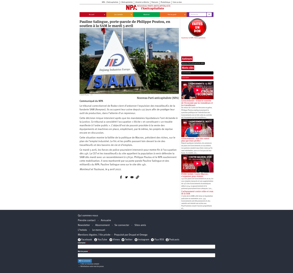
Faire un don (177, 2)
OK (209, 14)
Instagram (143, 239)
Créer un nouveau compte (89, 264)
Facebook (86, 239)
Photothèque (165, 2)
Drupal (132, 235)
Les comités (114, 15)
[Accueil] (146, 8)
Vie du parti (168, 15)
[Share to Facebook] (121, 177)
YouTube (102, 239)
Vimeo (116, 239)
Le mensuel (98, 230)
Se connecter (121, 225)
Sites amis (140, 225)
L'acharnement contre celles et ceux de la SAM (197, 192)
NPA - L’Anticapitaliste (110, 2)
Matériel (146, 15)
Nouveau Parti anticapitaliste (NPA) (193, 63)
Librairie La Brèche (142, 2)
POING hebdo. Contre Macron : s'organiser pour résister (195, 175)
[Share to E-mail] (132, 177)
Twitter (128, 239)
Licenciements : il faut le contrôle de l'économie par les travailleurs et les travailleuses (197, 103)
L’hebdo (82, 230)
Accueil (87, 15)
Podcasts (154, 2)
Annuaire (106, 220)
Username (81, 243)
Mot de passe (83, 251)
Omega (143, 235)
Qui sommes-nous (88, 215)
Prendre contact (86, 220)
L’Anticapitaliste (127, 2)
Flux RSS (159, 239)
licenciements (186, 73)
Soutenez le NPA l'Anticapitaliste (193, 38)
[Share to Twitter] (126, 177)
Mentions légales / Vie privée (94, 235)
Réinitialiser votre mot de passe (92, 266)
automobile (185, 77)
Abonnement (102, 225)
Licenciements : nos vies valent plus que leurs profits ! (195, 139)
